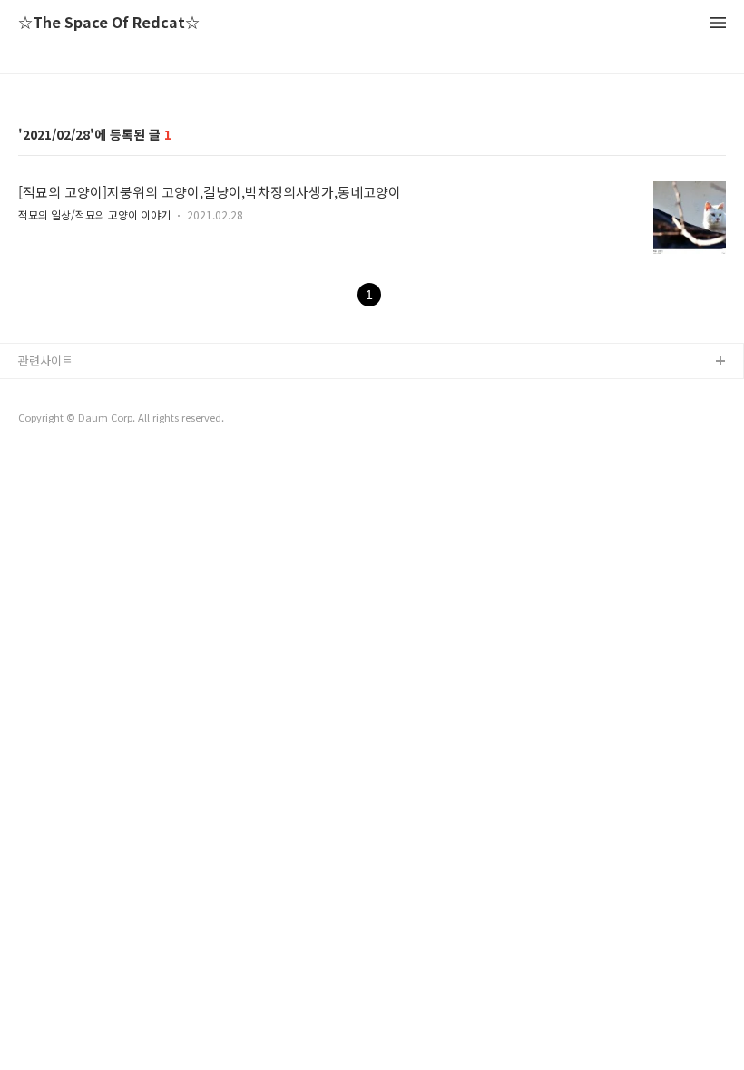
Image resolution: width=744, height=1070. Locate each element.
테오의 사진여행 (59, 449)
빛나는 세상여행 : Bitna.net (89, 420)
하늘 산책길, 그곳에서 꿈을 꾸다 (99, 391)
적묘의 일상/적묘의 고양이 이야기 (94, 214)
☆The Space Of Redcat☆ (109, 23)
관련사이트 (45, 360)
